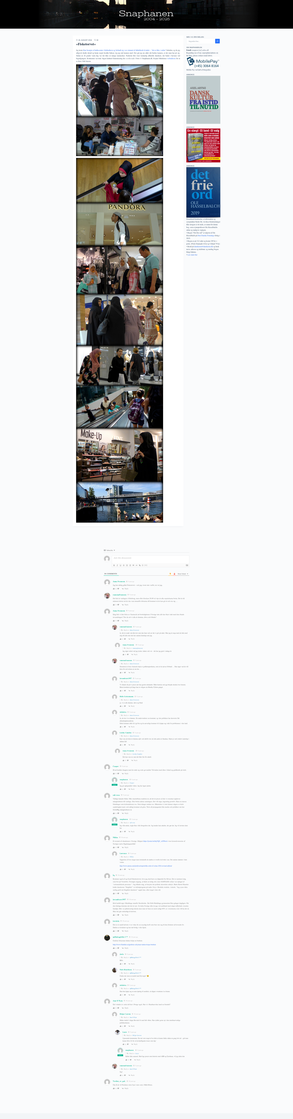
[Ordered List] (127, 565)
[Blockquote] (133, 565)
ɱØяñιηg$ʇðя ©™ (120, 937)
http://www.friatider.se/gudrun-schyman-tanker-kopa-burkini (134, 944)
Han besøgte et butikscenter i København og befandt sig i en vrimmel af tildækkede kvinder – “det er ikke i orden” (124, 50)
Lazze (137, 1053)
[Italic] (117, 565)
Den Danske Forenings (206, 235)
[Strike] (123, 565)
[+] (146, 565)
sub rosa (132, 823)
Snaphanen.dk (146, 14)
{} (143, 565)
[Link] (139, 565)
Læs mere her (192, 254)
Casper (132, 783)
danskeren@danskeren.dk (203, 246)
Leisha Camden (137, 754)
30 (97, 40)
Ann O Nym (133, 1017)
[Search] (217, 41)
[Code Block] (136, 565)
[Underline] (120, 565)
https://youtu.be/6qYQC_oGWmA (155, 841)
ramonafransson (138, 648)
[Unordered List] (130, 565)
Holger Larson (137, 1035)
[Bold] (114, 565)
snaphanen (124, 779)
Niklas (132, 857)
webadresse (171, 58)
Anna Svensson (119, 581)
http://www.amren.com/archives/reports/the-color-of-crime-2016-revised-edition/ (146, 866)
